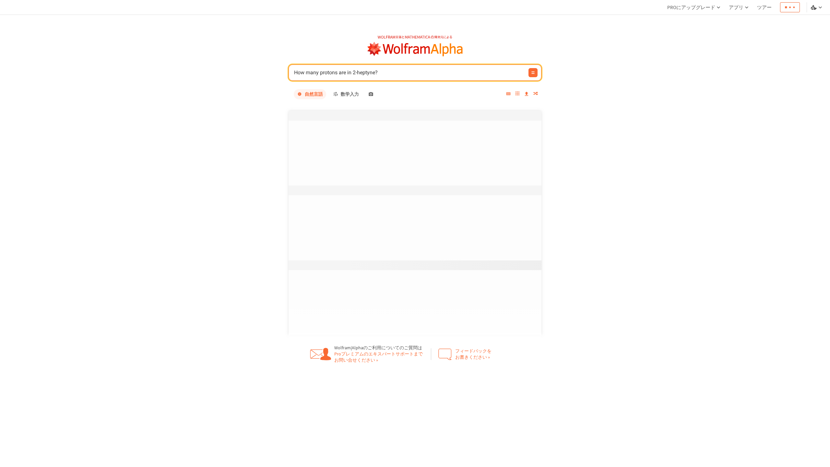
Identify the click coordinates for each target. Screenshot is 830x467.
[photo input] (371, 94)
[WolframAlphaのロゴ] (415, 49)
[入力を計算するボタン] (533, 72)
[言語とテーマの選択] (817, 7)
